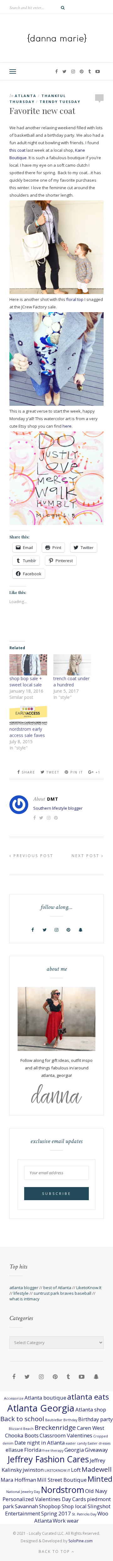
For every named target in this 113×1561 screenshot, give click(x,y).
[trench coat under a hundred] (72, 665)
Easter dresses (99, 1443)
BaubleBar (53, 1420)
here (67, 426)
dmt (52, 799)
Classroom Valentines (66, 1435)
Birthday (70, 1420)
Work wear (66, 1520)
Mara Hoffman (18, 1479)
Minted (100, 1479)
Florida (32, 1449)
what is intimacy (24, 1299)
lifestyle (21, 1293)
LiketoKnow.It (88, 1287)
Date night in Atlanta (39, 1442)
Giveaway (96, 1449)
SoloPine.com (80, 1541)
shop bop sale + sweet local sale (25, 681)
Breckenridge (55, 1427)
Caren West (90, 1427)
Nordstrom (62, 1489)
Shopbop (50, 1506)
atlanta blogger (23, 1287)
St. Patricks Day (84, 1514)
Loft (76, 1469)
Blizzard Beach (21, 1428)
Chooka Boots (22, 1435)
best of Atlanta (57, 1287)
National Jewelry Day (23, 1492)
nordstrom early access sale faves (27, 732)
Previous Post (32, 855)
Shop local (74, 1506)
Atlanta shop (90, 1409)
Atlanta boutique (45, 1397)
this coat (17, 150)
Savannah (26, 1506)
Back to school (22, 1418)
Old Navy (96, 1491)
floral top (74, 299)
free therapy (52, 1450)
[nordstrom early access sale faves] (28, 715)
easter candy (76, 1443)
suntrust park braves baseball (62, 1293)
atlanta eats (88, 1397)
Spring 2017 (56, 1513)
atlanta (25, 95)
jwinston (33, 1469)
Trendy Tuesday (60, 101)
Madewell (97, 1469)
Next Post (86, 855)
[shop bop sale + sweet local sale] (28, 665)
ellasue (14, 1449)
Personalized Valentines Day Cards (44, 1499)
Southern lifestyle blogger (58, 808)
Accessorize (14, 1398)
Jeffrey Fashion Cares (48, 1459)
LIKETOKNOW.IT (57, 1470)
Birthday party (95, 1419)
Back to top (55, 1551)
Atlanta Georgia (40, 1408)
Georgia (74, 1449)
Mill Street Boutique (62, 1479)
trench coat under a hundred (71, 681)
